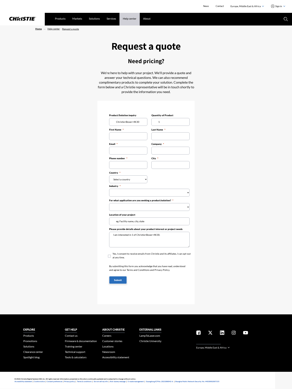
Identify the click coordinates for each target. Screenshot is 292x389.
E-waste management (136, 381)
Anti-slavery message (118, 381)
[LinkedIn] (222, 333)
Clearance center (33, 351)
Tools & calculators (76, 357)
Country (113, 172)
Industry (113, 186)
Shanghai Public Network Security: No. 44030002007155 (197, 381)
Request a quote (70, 29)
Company (156, 143)
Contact (220, 6)
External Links (150, 329)
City (153, 158)
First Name (115, 129)
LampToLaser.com (149, 335)
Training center (73, 346)
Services (111, 18)
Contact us (71, 335)
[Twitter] (210, 333)
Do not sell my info (101, 381)
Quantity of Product (162, 115)
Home (38, 28)
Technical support (75, 351)
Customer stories (112, 341)
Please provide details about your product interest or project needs (145, 229)
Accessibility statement (115, 357)
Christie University (150, 341)
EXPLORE (29, 329)
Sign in (279, 6)
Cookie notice (39, 381)
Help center (129, 18)
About (147, 18)
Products (60, 18)
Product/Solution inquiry (122, 115)
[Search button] (285, 19)
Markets (77, 18)
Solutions (94, 18)
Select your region (208, 342)
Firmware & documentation (81, 341)
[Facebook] (198, 333)
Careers (106, 335)
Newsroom (108, 351)
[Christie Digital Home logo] (22, 19)
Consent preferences (54, 381)
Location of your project (122, 214)
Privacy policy (69, 381)
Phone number (117, 158)
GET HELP (71, 329)
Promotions (30, 341)
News (206, 6)
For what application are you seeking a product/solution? (140, 200)
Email (112, 143)
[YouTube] (245, 333)
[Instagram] (234, 333)
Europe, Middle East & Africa (245, 6)
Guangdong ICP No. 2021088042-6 (159, 381)
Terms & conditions (84, 381)
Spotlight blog (31, 357)
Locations (108, 346)
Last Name (157, 129)
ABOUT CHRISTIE (113, 329)
